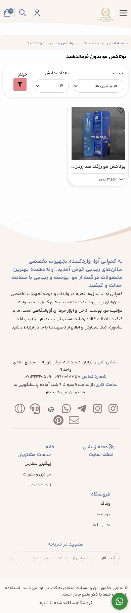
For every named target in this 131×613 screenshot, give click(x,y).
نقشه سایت (101, 455)
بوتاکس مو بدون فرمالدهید (51, 43)
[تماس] (35, 410)
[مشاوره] (120, 601)
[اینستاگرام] (112, 410)
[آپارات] (50, 410)
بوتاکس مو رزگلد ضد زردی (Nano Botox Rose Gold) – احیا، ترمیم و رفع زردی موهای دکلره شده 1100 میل (98, 167)
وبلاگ (105, 504)
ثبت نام (108, 558)
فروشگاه (100, 494)
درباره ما (103, 515)
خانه (50, 447)
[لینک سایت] (19, 410)
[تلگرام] (82, 410)
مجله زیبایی (96, 447)
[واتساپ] (66, 410)
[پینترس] (58, 422)
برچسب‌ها (91, 43)
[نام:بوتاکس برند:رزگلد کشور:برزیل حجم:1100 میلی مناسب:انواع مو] (98, 131)
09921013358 (67, 377)
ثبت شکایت (41, 485)
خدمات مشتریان (34, 455)
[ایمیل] (74, 422)
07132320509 (38, 377)
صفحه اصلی (117, 43)
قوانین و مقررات (37, 475)
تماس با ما (101, 525)
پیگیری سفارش (38, 464)
